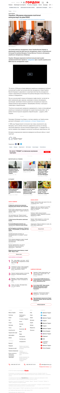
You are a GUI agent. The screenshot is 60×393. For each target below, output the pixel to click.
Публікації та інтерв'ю (20, 4)
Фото (20, 331)
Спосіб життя (12, 330)
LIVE (20, 326)
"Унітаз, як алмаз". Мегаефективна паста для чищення (19, 285)
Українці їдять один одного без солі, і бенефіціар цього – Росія (41, 202)
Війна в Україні (12, 312)
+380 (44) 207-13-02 (31, 364)
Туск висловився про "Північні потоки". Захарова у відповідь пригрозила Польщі (18, 216)
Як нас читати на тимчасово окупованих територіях (12, 355)
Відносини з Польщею (42, 7)
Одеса (31, 317)
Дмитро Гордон (47, 312)
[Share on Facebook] (16, 144)
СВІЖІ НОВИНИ (13, 201)
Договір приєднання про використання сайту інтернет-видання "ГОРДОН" (24, 359)
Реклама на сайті (13, 348)
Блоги (40, 4)
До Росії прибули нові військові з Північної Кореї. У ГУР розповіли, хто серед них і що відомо (19, 229)
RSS (44, 339)
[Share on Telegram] (21, 144)
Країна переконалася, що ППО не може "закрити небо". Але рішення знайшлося (41, 273)
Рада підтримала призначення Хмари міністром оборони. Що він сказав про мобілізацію (42, 299)
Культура (11, 325)
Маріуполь (32, 327)
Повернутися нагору (44, 366)
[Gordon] (32, 2)
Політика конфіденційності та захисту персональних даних (23, 353)
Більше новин (19, 254)
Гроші (10, 317)
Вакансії (10, 343)
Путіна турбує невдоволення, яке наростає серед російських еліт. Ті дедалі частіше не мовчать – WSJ (18, 211)
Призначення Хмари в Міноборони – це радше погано (41, 293)
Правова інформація (13, 350)
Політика (14, 11)
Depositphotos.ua (25, 377)
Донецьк (32, 320)
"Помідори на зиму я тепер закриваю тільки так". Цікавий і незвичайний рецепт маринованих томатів (19, 268)
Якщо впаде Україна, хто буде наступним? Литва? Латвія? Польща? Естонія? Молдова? (43, 172)
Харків (31, 322)
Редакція (11, 345)
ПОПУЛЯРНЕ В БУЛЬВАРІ (15, 257)
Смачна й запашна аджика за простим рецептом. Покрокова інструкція (20, 274)
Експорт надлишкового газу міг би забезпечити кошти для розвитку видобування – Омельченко (17, 246)
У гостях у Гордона (32, 4)
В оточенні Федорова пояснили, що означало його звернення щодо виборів (18, 224)
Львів (31, 315)
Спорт (10, 322)
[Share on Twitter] (18, 144)
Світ (15, 174)
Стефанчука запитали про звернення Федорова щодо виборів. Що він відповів (18, 206)
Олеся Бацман (46, 331)
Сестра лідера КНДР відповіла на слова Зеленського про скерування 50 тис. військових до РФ (41, 280)
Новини (10, 4)
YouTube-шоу (22, 339)
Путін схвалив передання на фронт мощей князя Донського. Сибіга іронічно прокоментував (18, 240)
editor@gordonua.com (46, 364)
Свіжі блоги (34, 199)
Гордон (10, 11)
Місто (31, 310)
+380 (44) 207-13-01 (15, 364)
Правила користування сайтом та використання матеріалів (24, 347)
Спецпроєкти (22, 341)
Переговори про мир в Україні (28, 7)
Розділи (21, 310)
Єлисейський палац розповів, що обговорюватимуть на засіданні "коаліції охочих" (18, 235)
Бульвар (45, 4)
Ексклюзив (21, 329)
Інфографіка (11, 335)
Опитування (22, 336)
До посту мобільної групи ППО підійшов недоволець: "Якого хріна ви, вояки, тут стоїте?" (40, 208)
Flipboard (45, 336)
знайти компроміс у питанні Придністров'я (32, 121)
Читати (47, 152)
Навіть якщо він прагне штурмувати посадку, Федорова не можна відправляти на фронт (40, 214)
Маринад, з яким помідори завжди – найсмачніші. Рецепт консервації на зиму (19, 279)
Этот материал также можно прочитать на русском (32, 19)
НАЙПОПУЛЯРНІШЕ (36, 269)
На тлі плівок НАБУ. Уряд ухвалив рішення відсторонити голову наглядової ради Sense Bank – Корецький (41, 287)
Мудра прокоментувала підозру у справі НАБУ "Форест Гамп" (18, 251)
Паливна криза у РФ (14, 7)
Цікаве (10, 337)
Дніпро (31, 325)
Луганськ (32, 330)
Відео (20, 334)
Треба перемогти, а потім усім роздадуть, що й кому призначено (40, 219)
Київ (31, 312)
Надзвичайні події (13, 332)
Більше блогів (41, 228)
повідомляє (30, 59)
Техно (10, 327)
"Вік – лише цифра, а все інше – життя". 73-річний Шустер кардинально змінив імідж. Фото (20, 261)
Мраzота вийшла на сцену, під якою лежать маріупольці (41, 224)
